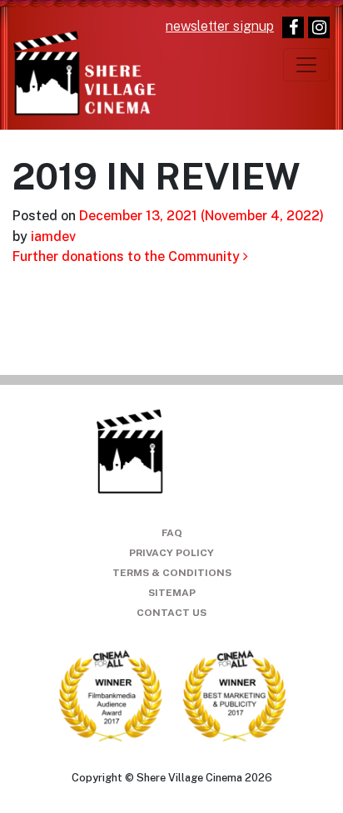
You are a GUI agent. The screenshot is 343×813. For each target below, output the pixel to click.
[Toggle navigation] (306, 64)
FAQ (172, 533)
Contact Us (171, 612)
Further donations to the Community (127, 256)
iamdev (53, 236)
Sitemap (172, 593)
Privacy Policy (171, 553)
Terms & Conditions (171, 573)
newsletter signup (220, 26)
